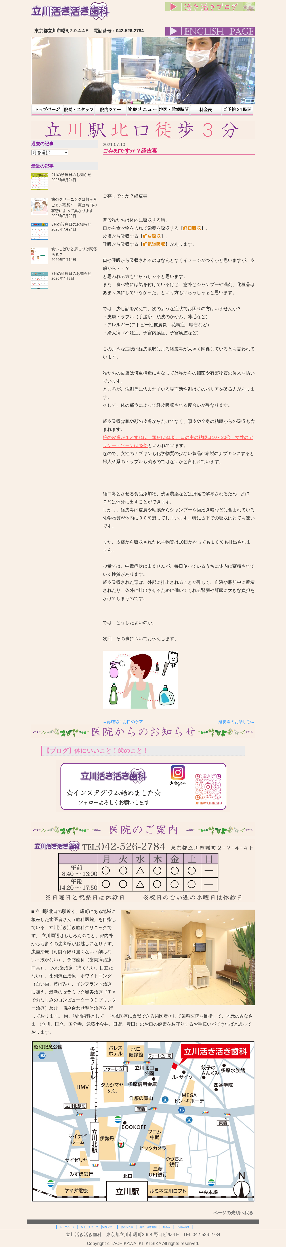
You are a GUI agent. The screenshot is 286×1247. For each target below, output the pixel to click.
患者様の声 (142, 110)
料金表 (206, 110)
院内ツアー (110, 110)
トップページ (47, 110)
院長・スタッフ (79, 110)
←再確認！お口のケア (123, 722)
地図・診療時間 (174, 110)
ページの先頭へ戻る (234, 1212)
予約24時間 (237, 110)
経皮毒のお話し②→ (237, 722)
